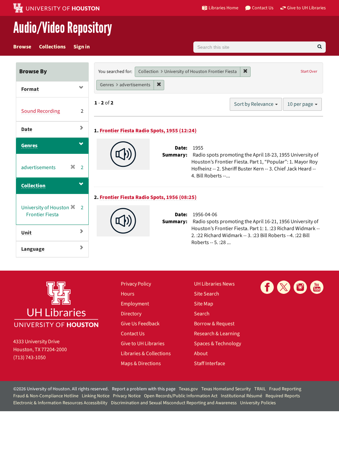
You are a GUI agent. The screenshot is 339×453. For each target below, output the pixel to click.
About (201, 353)
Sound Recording (40, 111)
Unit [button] (26, 232)
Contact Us (133, 333)
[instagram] (300, 287)
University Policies (258, 403)
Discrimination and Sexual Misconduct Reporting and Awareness (174, 403)
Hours (127, 293)
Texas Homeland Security (226, 389)
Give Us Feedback (140, 323)
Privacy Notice (127, 396)
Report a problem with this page (143, 389)
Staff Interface (209, 363)
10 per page (300, 104)
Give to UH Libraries (143, 343)
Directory (131, 313)
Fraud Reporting (285, 389)
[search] (320, 47)
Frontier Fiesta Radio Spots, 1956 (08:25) (148, 197)
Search (202, 313)
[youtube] (316, 287)
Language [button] (32, 249)
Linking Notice (96, 396)
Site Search (206, 293)
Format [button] (30, 89)
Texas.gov (188, 389)
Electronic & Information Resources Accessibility (60, 403)
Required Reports (283, 396)
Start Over (309, 71)
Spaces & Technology (217, 343)
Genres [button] (29, 145)
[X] (283, 287)
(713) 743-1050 (29, 357)
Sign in (81, 46)
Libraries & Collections (146, 353)
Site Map (203, 303)
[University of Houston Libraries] (56, 304)
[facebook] (267, 287)
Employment (135, 303)
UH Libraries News (214, 284)
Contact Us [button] (262, 7)
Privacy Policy (136, 284)
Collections (52, 46)
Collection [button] (33, 185)
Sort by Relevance (254, 104)
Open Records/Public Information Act (181, 396)
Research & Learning (217, 333)
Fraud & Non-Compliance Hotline (45, 396)
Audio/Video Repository (62, 28)
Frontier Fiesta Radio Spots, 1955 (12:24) (148, 130)
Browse (22, 46)
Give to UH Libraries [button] (306, 7)
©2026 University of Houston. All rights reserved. (61, 389)
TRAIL (260, 389)
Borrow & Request (214, 323)
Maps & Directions (141, 363)
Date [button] (26, 129)
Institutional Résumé (241, 396)
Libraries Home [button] (223, 7)
